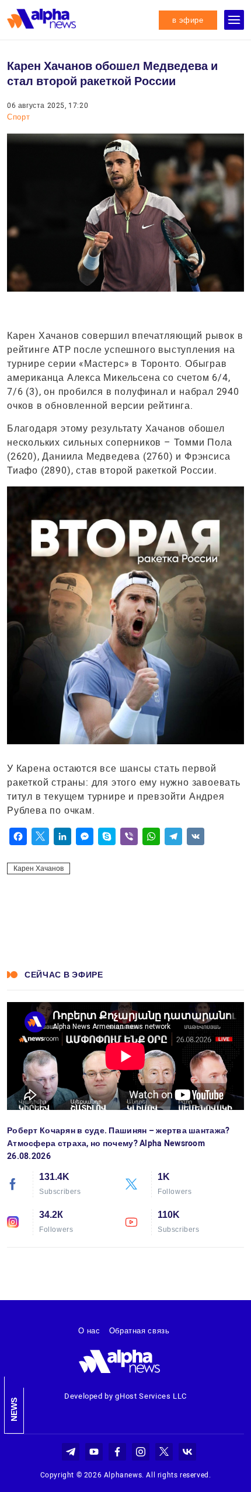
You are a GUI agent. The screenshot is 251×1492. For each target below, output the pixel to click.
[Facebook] (18, 836)
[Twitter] (40, 836)
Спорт (18, 117)
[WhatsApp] (151, 836)
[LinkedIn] (62, 836)
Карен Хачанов (38, 868)
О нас (89, 1330)
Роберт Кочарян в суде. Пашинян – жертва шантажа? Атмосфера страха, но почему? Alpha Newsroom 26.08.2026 (118, 1143)
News (14, 1409)
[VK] (195, 836)
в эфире (188, 20)
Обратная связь (139, 1330)
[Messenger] (85, 836)
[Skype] (107, 836)
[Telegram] (173, 836)
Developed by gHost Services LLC (125, 1396)
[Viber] (129, 836)
